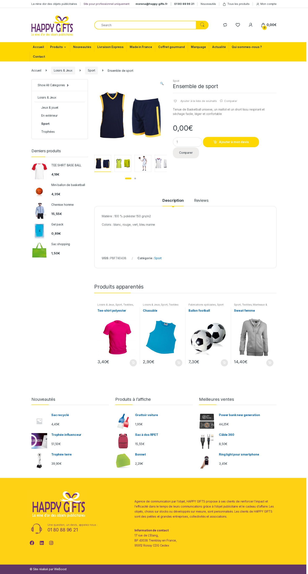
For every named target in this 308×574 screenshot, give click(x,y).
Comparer (230, 101)
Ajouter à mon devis (234, 142)
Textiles (128, 304)
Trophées (48, 131)
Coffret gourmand (171, 47)
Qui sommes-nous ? (247, 47)
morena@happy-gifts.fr (152, 3)
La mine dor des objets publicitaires (54, 3)
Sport (91, 70)
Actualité (219, 47)
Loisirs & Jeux (63, 70)
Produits (56, 47)
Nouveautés (208, 3)
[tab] (173, 202)
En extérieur (49, 115)
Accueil (38, 47)
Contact (39, 56)
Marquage (198, 47)
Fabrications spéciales (202, 304)
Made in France (141, 47)
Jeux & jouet (49, 107)
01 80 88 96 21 (184, 3)
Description (173, 201)
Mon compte (268, 3)
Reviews (201, 201)
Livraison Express (110, 47)
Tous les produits (238, 3)
